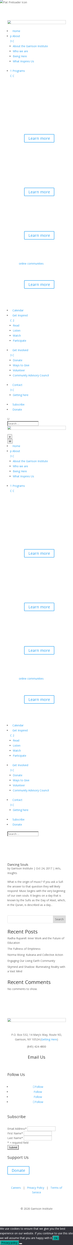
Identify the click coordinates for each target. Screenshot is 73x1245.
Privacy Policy (35, 1187)
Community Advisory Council (31, 375)
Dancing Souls (17, 864)
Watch (17, 335)
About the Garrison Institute (30, 46)
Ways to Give (21, 365)
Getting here (20, 395)
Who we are (20, 51)
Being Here (20, 56)
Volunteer (19, 370)
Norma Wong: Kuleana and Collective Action (35, 955)
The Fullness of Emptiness (23, 949)
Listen (16, 330)
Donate (17, 360)
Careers (16, 1187)
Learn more (39, 138)
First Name (15, 1133)
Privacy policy (10, 1242)
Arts (57, 868)
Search (59, 919)
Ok (56, 1238)
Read (16, 325)
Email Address (17, 1128)
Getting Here (49, 1039)
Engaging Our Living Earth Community (31, 961)
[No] (20, 1243)
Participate (19, 340)
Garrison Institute (22, 868)
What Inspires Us (23, 61)
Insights (12, 873)
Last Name (15, 1138)
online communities (31, 263)
